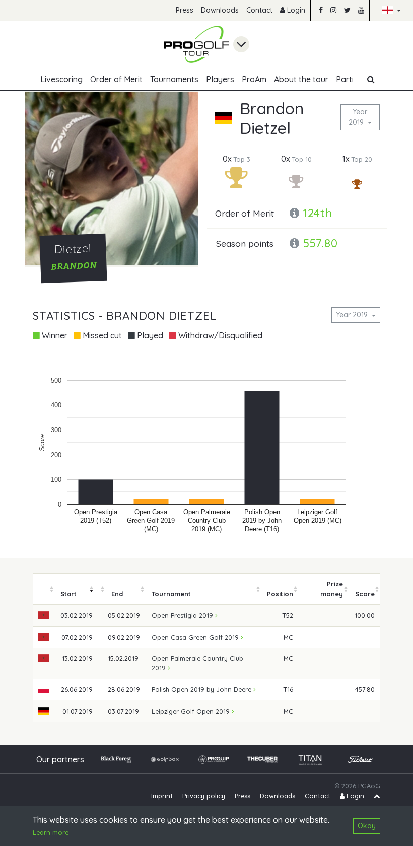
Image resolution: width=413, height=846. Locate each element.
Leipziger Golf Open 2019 (192, 711)
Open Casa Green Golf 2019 (196, 637)
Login (295, 10)
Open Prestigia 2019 (183, 615)
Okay (367, 825)
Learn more (50, 832)
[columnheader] (44, 589)
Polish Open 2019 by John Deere (202, 689)
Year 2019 (358, 117)
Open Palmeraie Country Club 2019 (197, 663)
